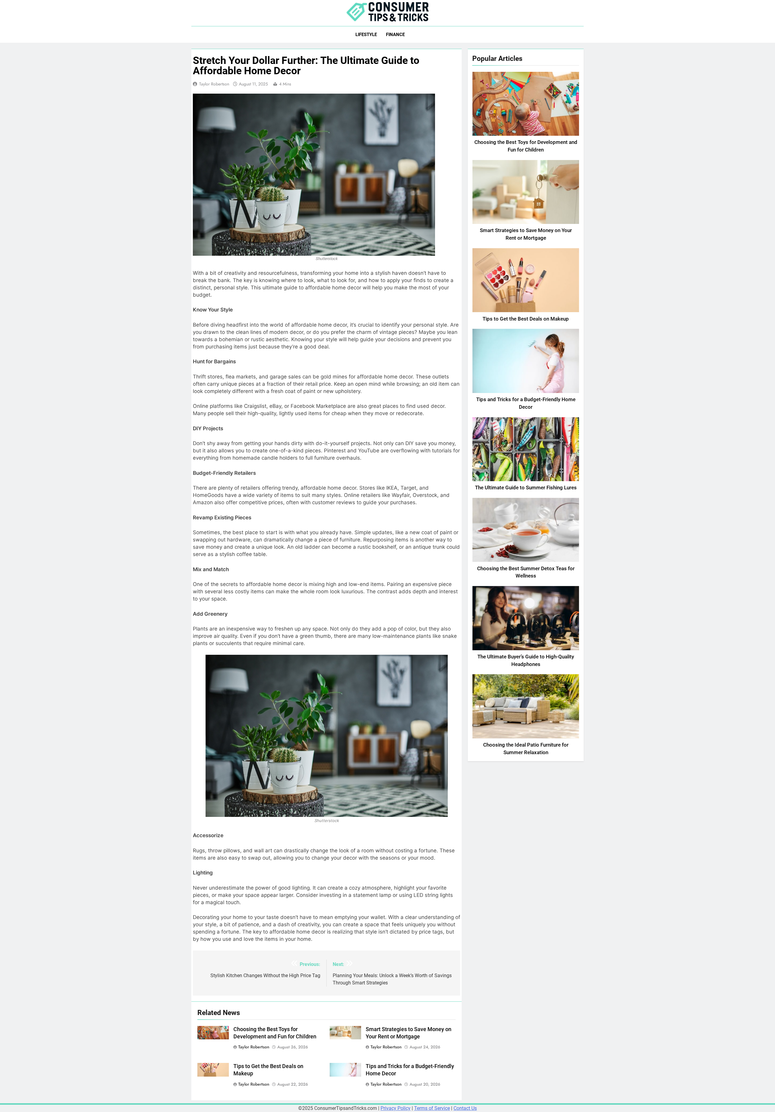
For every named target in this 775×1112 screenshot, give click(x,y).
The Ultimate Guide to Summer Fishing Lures (526, 488)
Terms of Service (432, 1108)
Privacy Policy (396, 1108)
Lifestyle (366, 34)
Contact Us (465, 1108)
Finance (395, 34)
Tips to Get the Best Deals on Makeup (526, 319)
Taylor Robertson (214, 84)
